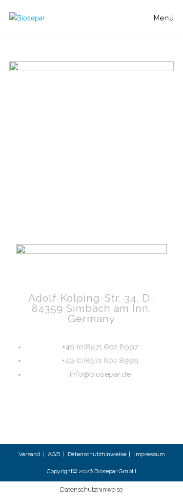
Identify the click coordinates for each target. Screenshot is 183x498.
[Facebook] (138, 420)
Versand (29, 454)
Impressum (149, 454)
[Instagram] (76, 420)
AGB (54, 454)
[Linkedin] (45, 420)
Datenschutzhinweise (97, 454)
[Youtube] (107, 420)
